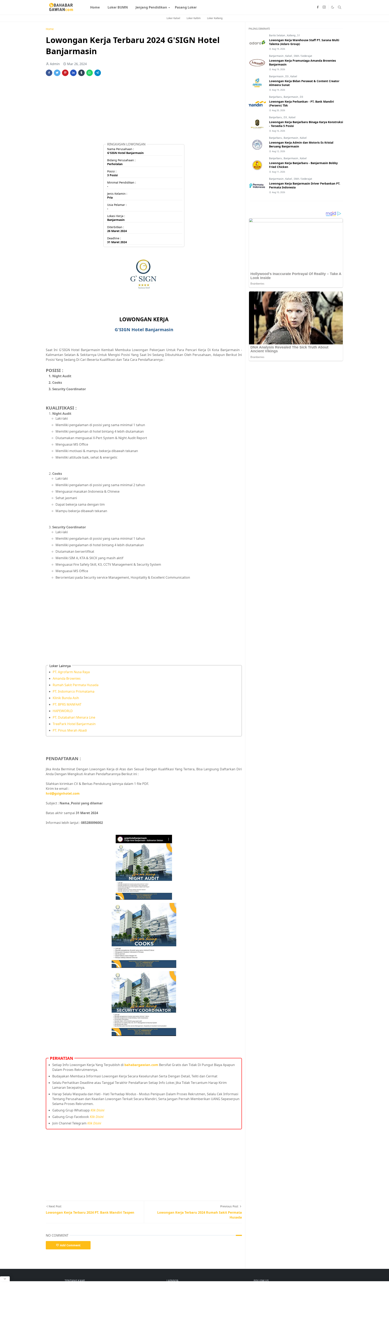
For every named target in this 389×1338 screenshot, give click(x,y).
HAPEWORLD (63, 711)
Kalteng (291, 35)
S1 (298, 35)
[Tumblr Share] (81, 73)
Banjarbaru (275, 97)
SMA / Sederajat (303, 56)
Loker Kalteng (214, 18)
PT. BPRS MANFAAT (67, 704)
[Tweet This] (57, 73)
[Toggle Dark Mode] (332, 7)
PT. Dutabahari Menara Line (74, 717)
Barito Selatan (277, 35)
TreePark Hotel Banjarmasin (74, 724)
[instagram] (324, 7)
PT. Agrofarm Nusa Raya (71, 672)
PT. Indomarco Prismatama (73, 691)
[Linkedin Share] (73, 73)
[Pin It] (65, 73)
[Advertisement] (144, 111)
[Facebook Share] (49, 73)
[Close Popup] (5, 1278)
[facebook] (317, 7)
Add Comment (70, 1245)
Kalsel (289, 56)
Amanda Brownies (67, 678)
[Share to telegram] (97, 73)
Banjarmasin (276, 56)
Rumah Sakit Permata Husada (75, 685)
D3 (287, 76)
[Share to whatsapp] (89, 73)
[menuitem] (95, 7)
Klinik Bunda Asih (66, 698)
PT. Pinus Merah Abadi (70, 730)
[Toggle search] (339, 7)
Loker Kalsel (173, 18)
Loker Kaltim (194, 18)
